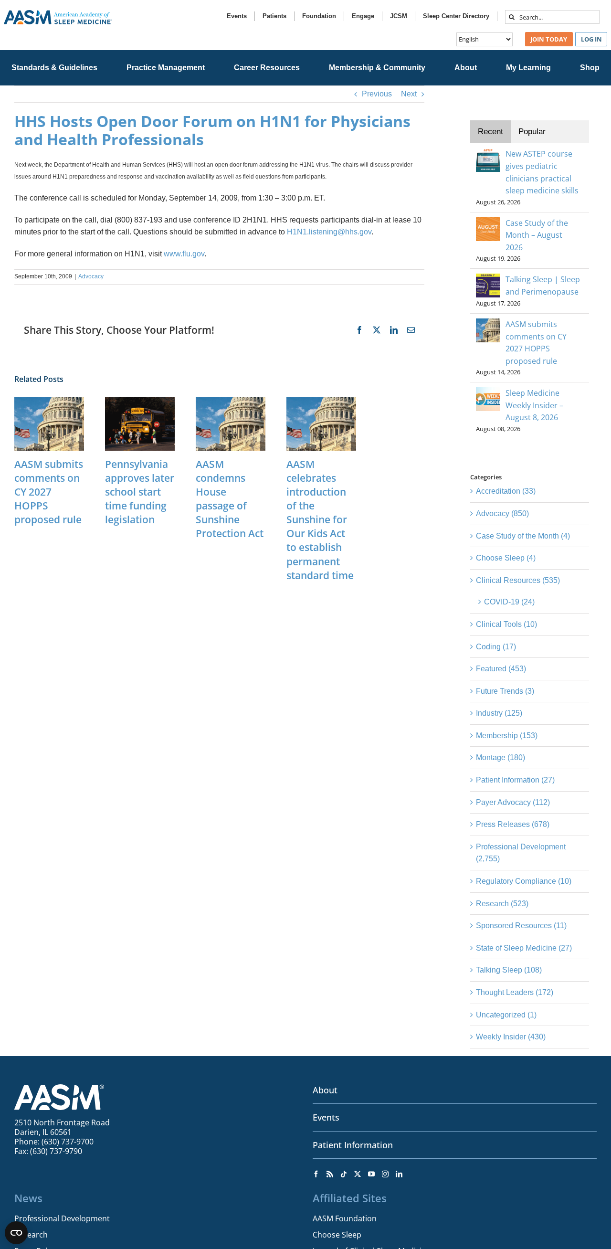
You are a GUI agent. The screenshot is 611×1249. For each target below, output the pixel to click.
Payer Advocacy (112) (513, 802)
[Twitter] (357, 1174)
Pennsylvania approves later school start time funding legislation (139, 491)
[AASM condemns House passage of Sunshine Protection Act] (230, 401)
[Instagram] (385, 1174)
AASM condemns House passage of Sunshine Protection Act (229, 498)
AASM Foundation (345, 1218)
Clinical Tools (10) (506, 624)
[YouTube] (371, 1174)
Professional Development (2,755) (521, 853)
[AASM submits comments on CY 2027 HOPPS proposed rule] (49, 401)
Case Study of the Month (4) (523, 536)
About (325, 1090)
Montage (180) (500, 757)
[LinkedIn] (399, 1174)
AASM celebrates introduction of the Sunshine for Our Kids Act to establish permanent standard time (320, 519)
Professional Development (62, 1218)
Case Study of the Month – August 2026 (537, 235)
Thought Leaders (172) (514, 992)
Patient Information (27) (515, 780)
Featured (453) (501, 669)
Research (31, 1234)
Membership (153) (506, 735)
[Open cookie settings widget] (16, 1232)
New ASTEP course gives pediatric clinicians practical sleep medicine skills (542, 172)
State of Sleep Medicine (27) (524, 948)
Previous (377, 94)
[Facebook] (316, 1174)
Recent (490, 131)
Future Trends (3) (505, 691)
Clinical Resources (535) (518, 580)
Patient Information (353, 1145)
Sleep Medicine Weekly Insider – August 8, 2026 (534, 405)
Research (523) (502, 904)
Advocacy (91, 276)
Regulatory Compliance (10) (523, 881)
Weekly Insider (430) (511, 1037)
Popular (532, 131)
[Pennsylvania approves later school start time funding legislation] (140, 401)
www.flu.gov (184, 254)
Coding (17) (496, 647)
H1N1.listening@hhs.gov (329, 232)
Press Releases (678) (512, 824)
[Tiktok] (343, 1174)
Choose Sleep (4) (506, 558)
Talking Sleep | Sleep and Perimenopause (543, 285)
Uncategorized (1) (506, 1015)
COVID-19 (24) (509, 602)
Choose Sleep (337, 1234)
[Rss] (330, 1174)
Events (326, 1117)
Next (409, 94)
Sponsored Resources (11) (521, 925)
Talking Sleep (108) (509, 970)
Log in (591, 39)
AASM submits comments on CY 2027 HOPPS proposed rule (48, 491)
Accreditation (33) (506, 491)
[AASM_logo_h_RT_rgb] (58, 14)
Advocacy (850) (502, 513)
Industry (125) (499, 713)
